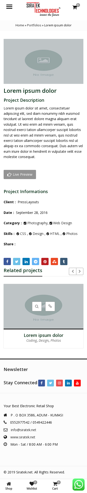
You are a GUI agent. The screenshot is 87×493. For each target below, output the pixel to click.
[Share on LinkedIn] (26, 261)
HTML (55, 233)
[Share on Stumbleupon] (54, 261)
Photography (37, 223)
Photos (72, 233)
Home (19, 25)
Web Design (62, 223)
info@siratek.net (23, 430)
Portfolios (34, 25)
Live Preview (22, 174)
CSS (23, 233)
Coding (31, 340)
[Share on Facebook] (7, 261)
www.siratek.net (22, 437)
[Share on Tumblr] (63, 261)
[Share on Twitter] (16, 261)
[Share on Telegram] (35, 261)
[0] (74, 7)
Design (38, 233)
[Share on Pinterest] (45, 261)
